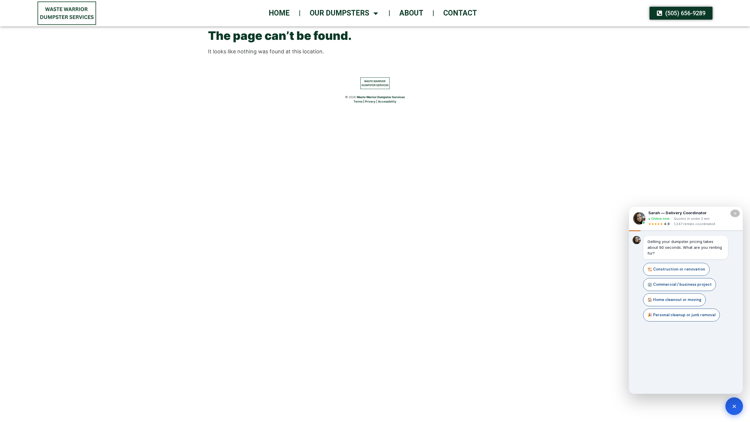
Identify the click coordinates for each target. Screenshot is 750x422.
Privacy (370, 101)
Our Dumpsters (339, 13)
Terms (358, 101)
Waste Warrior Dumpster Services (381, 97)
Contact (460, 13)
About (411, 13)
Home (279, 13)
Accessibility (387, 101)
